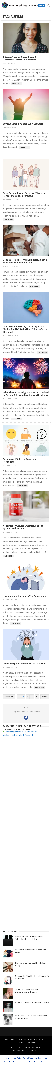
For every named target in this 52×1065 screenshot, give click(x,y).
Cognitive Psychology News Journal (24, 1039)
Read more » (17, 84)
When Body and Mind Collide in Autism (24, 663)
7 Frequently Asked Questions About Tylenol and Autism (23, 527)
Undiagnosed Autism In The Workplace (24, 596)
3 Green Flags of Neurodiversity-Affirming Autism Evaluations (21, 58)
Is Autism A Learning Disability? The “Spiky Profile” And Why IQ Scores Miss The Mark (25, 329)
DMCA (30, 1062)
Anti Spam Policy (19, 1051)
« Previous (9, 697)
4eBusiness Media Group (26, 1043)
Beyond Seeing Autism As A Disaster (23, 123)
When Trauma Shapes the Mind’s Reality (32, 1002)
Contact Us (7, 1062)
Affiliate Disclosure (32, 1047)
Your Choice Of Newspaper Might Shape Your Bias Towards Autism (25, 261)
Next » (44, 697)
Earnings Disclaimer (41, 1062)
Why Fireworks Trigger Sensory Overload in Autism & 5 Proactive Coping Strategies (26, 393)
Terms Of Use (35, 1051)
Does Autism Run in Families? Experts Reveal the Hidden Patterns (24, 194)
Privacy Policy (15, 1047)
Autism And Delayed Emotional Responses (20, 460)
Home (7, 1058)
